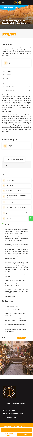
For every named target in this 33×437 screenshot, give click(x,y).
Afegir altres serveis (17, 430)
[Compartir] (28, 27)
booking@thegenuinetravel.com (14, 413)
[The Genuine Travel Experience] (9, 392)
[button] (5, 56)
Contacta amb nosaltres (8, 434)
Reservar (24, 434)
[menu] (31, 2)
